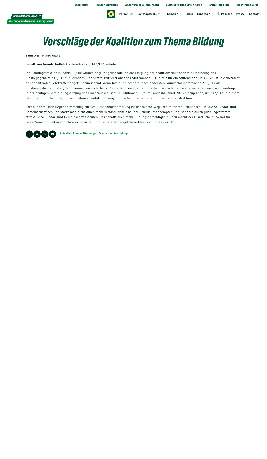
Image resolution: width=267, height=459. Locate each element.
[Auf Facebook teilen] (29, 134)
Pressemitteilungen (85, 133)
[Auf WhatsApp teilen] (44, 134)
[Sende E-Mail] (52, 134)
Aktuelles (66, 133)
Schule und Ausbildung (113, 133)
